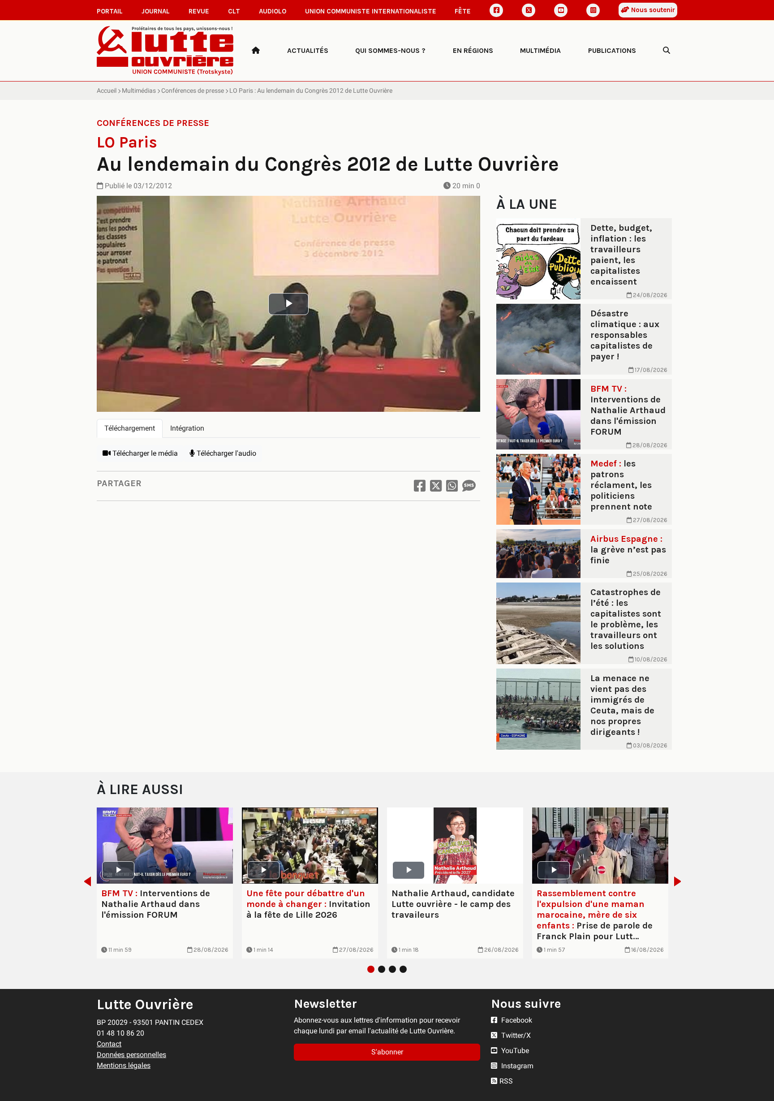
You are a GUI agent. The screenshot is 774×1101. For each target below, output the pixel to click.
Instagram (516, 1066)
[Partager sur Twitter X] (436, 486)
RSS (506, 1081)
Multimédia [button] (540, 50)
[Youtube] (561, 10)
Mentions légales (123, 1065)
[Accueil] (256, 51)
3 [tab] (392, 969)
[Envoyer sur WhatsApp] (452, 486)
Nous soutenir (652, 10)
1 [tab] (370, 969)
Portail (110, 11)
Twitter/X (515, 1035)
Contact (109, 1044)
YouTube (514, 1050)
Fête (463, 11)
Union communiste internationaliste (370, 11)
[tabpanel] (288, 453)
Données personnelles (131, 1054)
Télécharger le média (144, 453)
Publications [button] (612, 50)
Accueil (106, 90)
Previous (85, 881)
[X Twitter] (528, 10)
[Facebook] (496, 10)
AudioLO (272, 11)
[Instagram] (593, 10)
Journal (156, 11)
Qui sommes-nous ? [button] (390, 50)
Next (680, 881)
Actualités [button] (307, 50)
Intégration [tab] (187, 428)
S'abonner (387, 1052)
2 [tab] (381, 969)
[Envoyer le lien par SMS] (469, 486)
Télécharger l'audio (225, 453)
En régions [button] (473, 50)
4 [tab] (403, 969)
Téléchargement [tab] (129, 428)
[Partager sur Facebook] (420, 486)
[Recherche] (666, 51)
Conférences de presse (192, 90)
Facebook (515, 1020)
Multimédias (139, 90)
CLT (234, 11)
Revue (199, 11)
